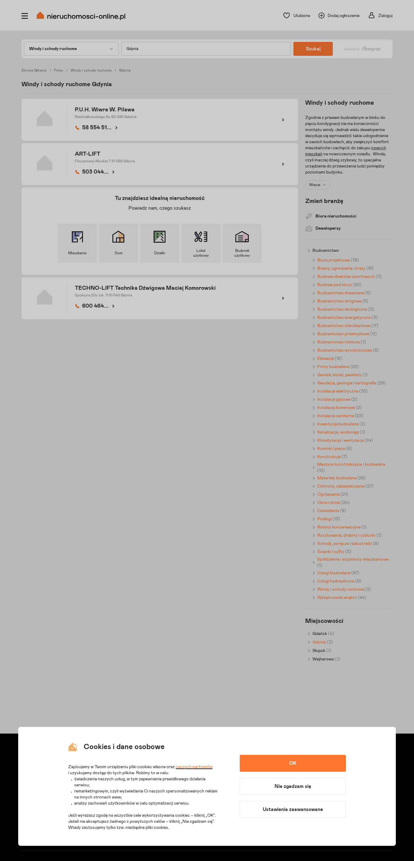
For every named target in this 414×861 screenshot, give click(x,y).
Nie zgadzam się (293, 786)
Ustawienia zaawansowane (293, 809)
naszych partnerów (194, 767)
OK (292, 763)
